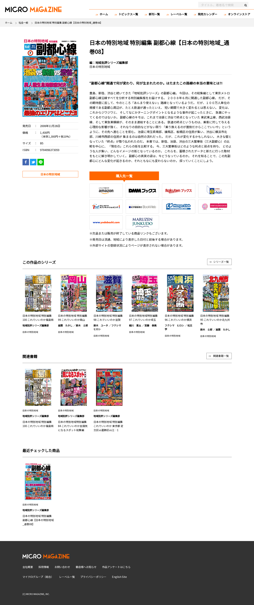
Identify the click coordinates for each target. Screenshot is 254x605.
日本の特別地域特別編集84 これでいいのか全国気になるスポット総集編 (73, 426)
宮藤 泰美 (150, 325)
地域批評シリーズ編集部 (111, 62)
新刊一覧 (154, 14)
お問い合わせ (62, 567)
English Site (119, 577)
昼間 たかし (65, 325)
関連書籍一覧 (221, 356)
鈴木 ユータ (101, 325)
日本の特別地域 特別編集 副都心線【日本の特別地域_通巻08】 (38, 520)
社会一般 (23, 22)
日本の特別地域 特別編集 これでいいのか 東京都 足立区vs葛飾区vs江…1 (108, 426)
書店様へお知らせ (86, 567)
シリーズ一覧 (221, 262)
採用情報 (43, 567)
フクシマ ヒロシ (174, 325)
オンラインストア (239, 14)
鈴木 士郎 (82, 325)
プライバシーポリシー (93, 577)
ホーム (104, 14)
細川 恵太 (135, 325)
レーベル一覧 (179, 14)
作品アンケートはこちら (116, 567)
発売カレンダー (207, 14)
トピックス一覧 (128, 14)
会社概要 (27, 567)
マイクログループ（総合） (38, 577)
